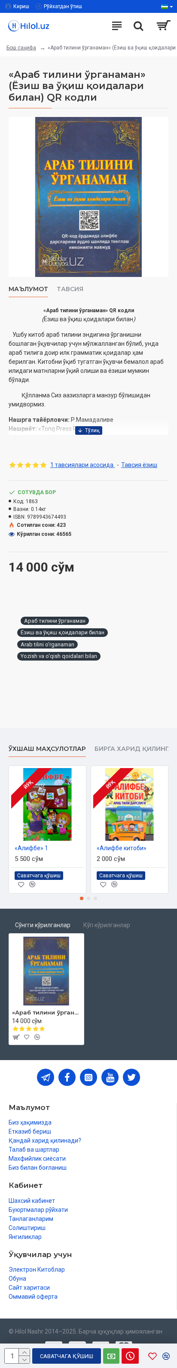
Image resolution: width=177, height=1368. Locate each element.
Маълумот (28, 289)
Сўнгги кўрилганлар (42, 925)
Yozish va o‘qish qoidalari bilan (59, 656)
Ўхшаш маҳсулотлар (47, 749)
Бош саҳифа (21, 48)
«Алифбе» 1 (31, 848)
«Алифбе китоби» (121, 848)
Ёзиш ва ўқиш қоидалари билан (62, 632)
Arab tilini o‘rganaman (47, 644)
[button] (81, 898)
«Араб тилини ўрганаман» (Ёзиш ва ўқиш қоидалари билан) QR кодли (46, 1012)
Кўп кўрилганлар (106, 925)
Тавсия (70, 289)
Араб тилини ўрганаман (54, 621)
